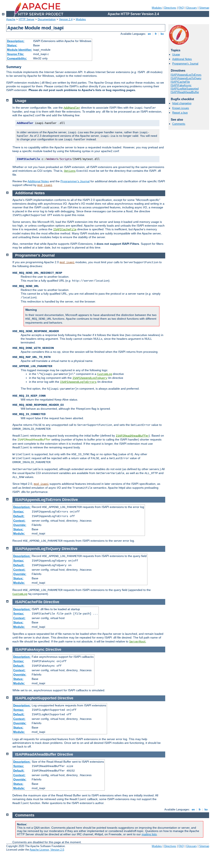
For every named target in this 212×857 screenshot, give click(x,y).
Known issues (180, 108)
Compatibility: (17, 58)
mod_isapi (44, 185)
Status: (12, 45)
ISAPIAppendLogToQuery (186, 78)
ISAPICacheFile (180, 81)
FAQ (181, 7)
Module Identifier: (19, 49)
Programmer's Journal (185, 63)
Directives (170, 7)
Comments (178, 123)
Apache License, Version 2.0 (47, 849)
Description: (15, 41)
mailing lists (149, 834)
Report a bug (180, 112)
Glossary (191, 7)
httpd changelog (181, 103)
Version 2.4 (65, 19)
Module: (19, 533)
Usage (176, 54)
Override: (19, 525)
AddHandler (72, 107)
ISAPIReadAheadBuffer (185, 92)
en (149, 33)
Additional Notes (182, 59)
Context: (19, 520)
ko (162, 33)
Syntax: (18, 511)
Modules (157, 7)
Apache (10, 19)
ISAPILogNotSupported (185, 88)
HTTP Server (26, 19)
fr (156, 33)
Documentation (47, 19)
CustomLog (104, 374)
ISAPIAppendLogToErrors (186, 74)
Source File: (15, 54)
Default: (18, 516)
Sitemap (204, 7)
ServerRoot (137, 641)
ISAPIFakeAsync (181, 85)
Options (70, 171)
